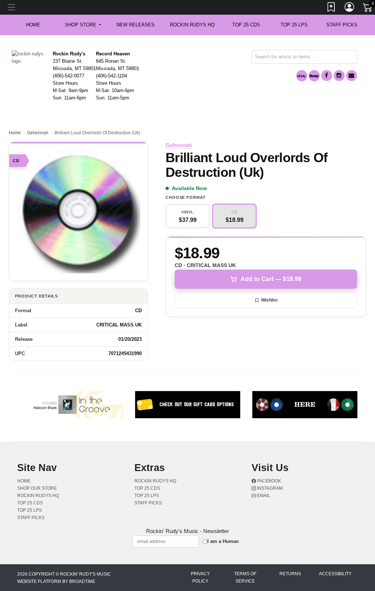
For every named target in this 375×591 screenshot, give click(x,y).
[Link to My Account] (350, 8)
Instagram (269, 488)
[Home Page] (29, 57)
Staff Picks (341, 25)
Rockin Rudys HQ (192, 25)
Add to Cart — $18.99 (271, 279)
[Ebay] (302, 75)
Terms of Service (245, 577)
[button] (83, 25)
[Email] (351, 75)
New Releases (135, 25)
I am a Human (223, 541)
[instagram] (339, 75)
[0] (368, 8)
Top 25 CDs (246, 25)
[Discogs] (314, 75)
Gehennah (37, 132)
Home (15, 132)
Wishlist (269, 300)
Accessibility (335, 573)
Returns (290, 573)
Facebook (268, 481)
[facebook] (326, 75)
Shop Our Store (37, 488)
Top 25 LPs (294, 25)
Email (263, 495)
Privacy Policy (200, 577)
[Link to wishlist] (331, 8)
